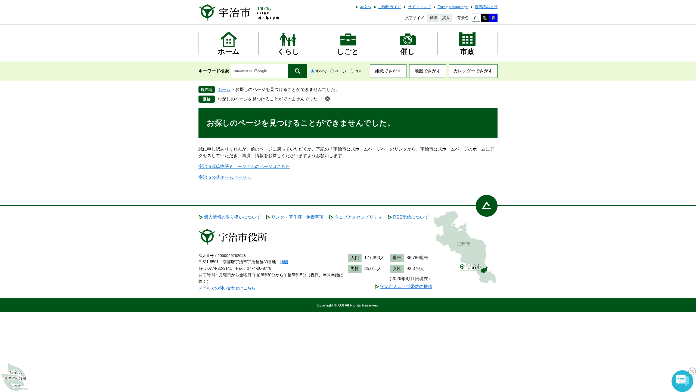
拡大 (446, 18)
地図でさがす (428, 71)
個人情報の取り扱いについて (232, 217)
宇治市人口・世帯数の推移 (406, 286)
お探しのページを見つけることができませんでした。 (269, 99)
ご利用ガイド (389, 7)
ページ (340, 71)
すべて (321, 71)
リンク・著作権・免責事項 (297, 217)
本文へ (365, 7)
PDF (358, 71)
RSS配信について (410, 217)
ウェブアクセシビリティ (358, 217)
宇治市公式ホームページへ (224, 177)
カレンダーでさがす (473, 71)
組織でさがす (388, 71)
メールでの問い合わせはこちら (227, 288)
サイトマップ (419, 7)
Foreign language (452, 7)
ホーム (224, 89)
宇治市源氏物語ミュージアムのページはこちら (244, 166)
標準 (433, 18)
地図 (284, 261)
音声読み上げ (486, 7)
